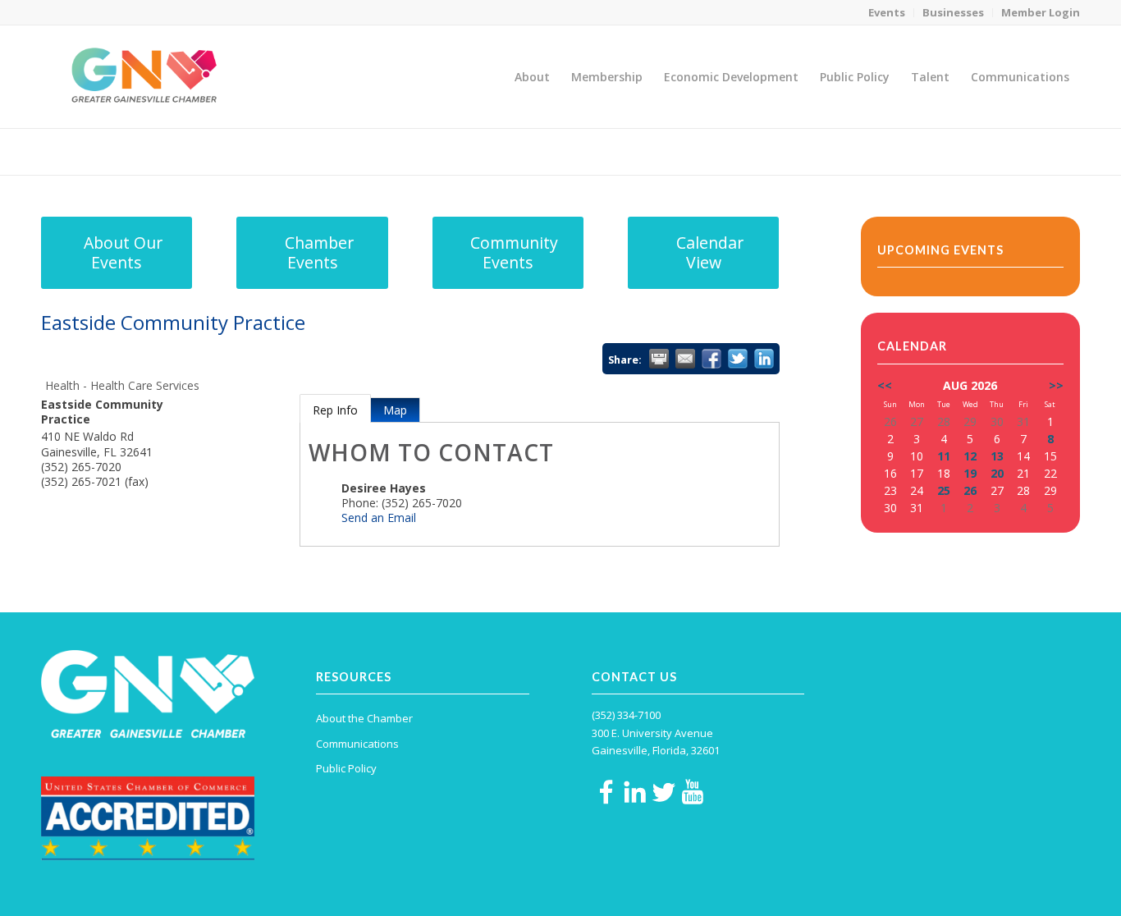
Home (966, 151)
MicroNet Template (97, 150)
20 (997, 473)
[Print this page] (659, 359)
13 (997, 456)
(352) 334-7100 (626, 715)
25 (943, 490)
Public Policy (346, 768)
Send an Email (378, 517)
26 (970, 490)
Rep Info (335, 410)
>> (1056, 385)
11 (943, 456)
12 (970, 456)
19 (970, 473)
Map (395, 410)
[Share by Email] (685, 359)
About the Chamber (364, 718)
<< (884, 385)
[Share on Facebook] (711, 359)
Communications (357, 743)
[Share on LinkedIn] (764, 359)
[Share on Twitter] (738, 359)
